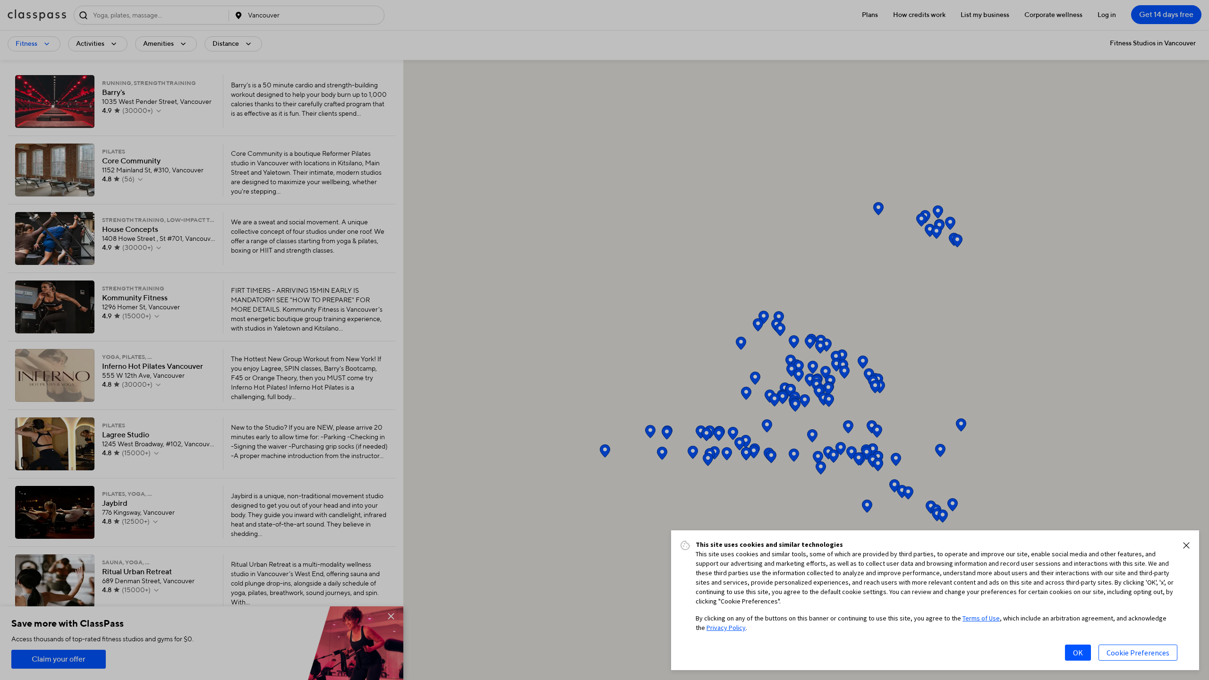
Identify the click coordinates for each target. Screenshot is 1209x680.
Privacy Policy (726, 627)
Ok (1078, 652)
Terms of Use (981, 618)
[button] (1186, 545)
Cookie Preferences (1138, 652)
